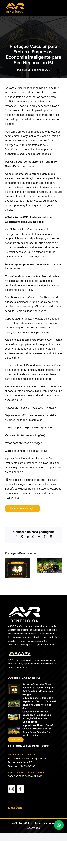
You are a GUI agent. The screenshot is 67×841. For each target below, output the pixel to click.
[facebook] (20, 789)
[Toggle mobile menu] (60, 8)
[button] (11, 568)
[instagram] (11, 789)
